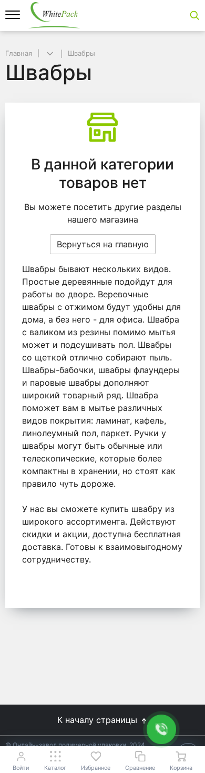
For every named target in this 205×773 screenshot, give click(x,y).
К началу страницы (98, 720)
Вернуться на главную (103, 244)
